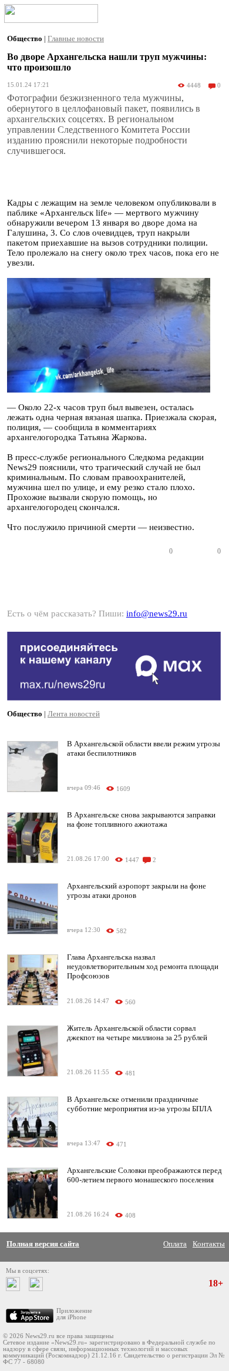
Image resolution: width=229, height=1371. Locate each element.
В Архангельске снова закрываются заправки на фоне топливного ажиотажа (141, 819)
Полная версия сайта (42, 1243)
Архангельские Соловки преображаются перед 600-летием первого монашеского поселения (144, 1175)
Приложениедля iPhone (74, 1314)
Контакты (209, 1243)
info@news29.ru (156, 613)
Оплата (175, 1243)
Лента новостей (74, 713)
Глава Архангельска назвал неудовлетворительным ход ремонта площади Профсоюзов (142, 966)
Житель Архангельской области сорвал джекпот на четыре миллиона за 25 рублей (137, 1033)
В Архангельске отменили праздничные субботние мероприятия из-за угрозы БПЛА (139, 1104)
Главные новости (76, 38)
